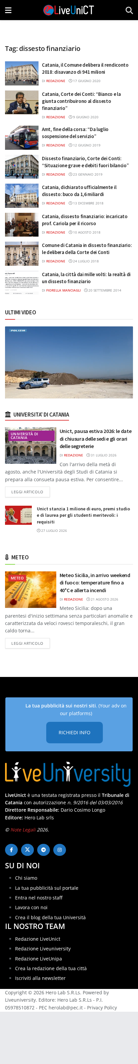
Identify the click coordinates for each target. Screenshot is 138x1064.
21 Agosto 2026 (104, 599)
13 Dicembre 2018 (88, 203)
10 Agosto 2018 (86, 232)
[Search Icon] (129, 10)
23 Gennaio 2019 (87, 174)
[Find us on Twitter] (27, 850)
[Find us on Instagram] (59, 850)
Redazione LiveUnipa (38, 958)
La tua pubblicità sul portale (46, 888)
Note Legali (23, 829)
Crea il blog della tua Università (50, 917)
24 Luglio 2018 (85, 261)
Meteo (17, 577)
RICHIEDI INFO (74, 732)
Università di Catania (24, 435)
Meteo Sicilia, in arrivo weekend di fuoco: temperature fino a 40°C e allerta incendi (95, 582)
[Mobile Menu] (8, 10)
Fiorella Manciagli (63, 290)
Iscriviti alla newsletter (40, 978)
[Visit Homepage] (68, 10)
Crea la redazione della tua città (51, 968)
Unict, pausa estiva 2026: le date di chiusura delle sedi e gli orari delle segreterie (95, 438)
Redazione (55, 80)
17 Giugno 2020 (86, 80)
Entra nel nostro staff (38, 897)
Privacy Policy (102, 1007)
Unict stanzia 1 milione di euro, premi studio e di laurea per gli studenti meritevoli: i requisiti (83, 515)
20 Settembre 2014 (104, 290)
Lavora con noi (31, 907)
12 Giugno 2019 (86, 145)
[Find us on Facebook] (11, 850)
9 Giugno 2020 (85, 117)
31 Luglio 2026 (103, 455)
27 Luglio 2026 (53, 530)
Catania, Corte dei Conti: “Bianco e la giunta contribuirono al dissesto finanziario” (81, 101)
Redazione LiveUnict (37, 939)
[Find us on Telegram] (43, 850)
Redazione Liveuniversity (43, 948)
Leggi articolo (30, 491)
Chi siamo (26, 878)
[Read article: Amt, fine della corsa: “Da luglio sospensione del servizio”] (22, 138)
